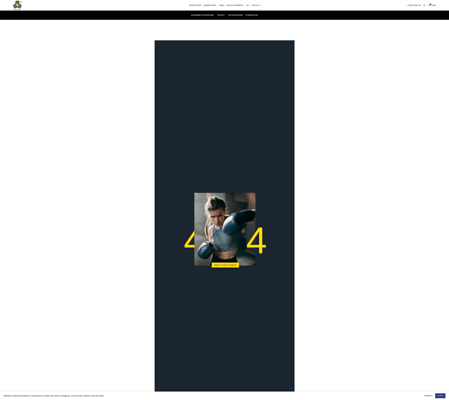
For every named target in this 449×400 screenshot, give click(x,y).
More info (428, 396)
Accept (440, 396)
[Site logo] (17, 5)
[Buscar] (424, 5)
